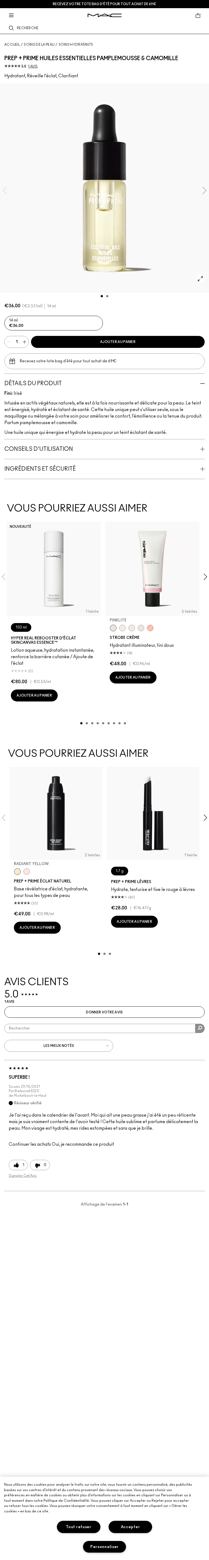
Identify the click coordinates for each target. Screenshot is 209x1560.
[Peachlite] (150, 628)
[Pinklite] (113, 628)
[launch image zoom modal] (200, 278)
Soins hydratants (76, 44)
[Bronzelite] (131, 628)
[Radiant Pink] (26, 871)
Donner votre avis (104, 1012)
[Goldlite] (122, 628)
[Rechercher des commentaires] (200, 1028)
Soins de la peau (39, 44)
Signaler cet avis (23, 1175)
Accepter (130, 1527)
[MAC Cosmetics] (104, 15)
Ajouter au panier (118, 342)
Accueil (12, 44)
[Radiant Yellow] (17, 871)
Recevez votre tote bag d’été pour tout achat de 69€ (104, 4)
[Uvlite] (141, 628)
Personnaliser (104, 1547)
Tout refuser (78, 1527)
